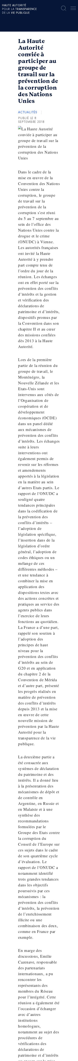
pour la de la (19, 9)
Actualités (27, 112)
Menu (73, 9)
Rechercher (63, 8)
